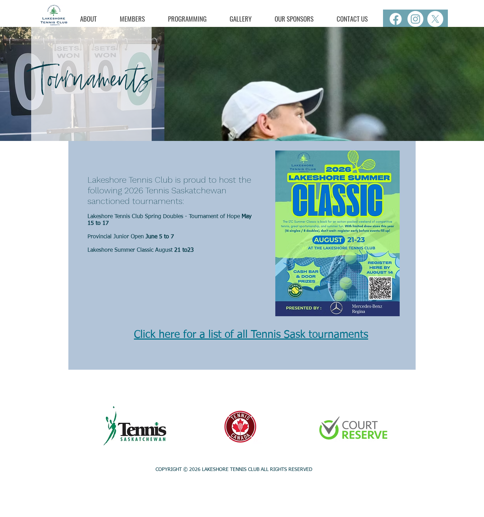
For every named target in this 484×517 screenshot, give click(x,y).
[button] (88, 18)
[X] (435, 19)
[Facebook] (396, 19)
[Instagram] (415, 19)
